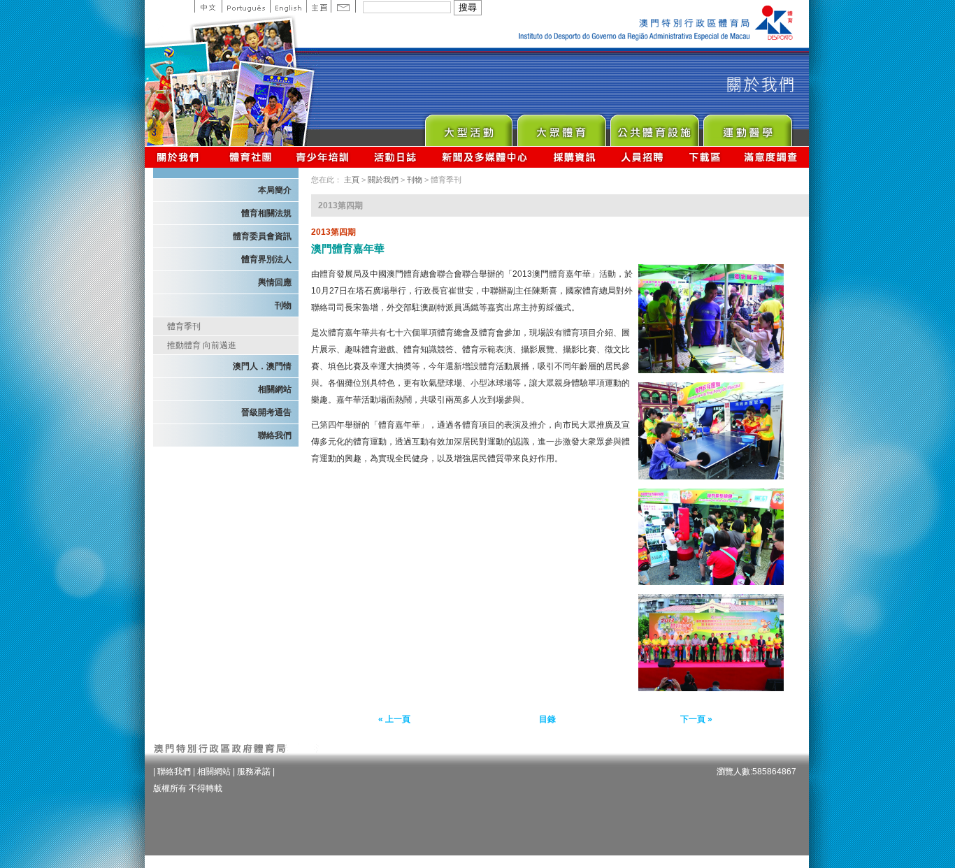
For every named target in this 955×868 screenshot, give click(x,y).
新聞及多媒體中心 (485, 157)
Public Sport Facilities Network (654, 127)
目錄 (547, 719)
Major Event (468, 127)
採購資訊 (574, 157)
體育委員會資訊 (262, 236)
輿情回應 (275, 282)
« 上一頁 (394, 719)
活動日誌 (396, 157)
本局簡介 (275, 190)
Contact (343, 6)
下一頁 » (696, 719)
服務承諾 (254, 771)
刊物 (283, 305)
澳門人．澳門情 (262, 366)
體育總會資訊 (250, 157)
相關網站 (275, 389)
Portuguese (246, 6)
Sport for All (561, 127)
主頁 (318, 6)
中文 (208, 6)
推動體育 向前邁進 (201, 345)
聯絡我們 (275, 435)
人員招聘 (642, 157)
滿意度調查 (771, 157)
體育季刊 (184, 326)
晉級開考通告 (266, 412)
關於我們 (180, 157)
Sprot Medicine (747, 127)
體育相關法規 (266, 213)
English (288, 6)
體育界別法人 (266, 259)
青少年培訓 (323, 157)
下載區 (704, 157)
